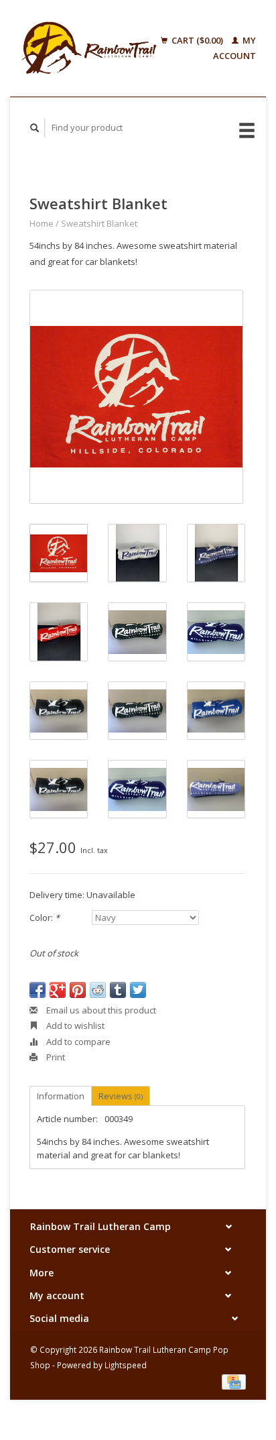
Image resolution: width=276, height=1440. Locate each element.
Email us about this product (100, 1010)
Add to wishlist (74, 1025)
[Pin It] (78, 990)
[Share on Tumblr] (118, 990)
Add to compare (77, 1042)
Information (60, 1096)
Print (54, 1057)
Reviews (120, 1096)
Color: (44, 917)
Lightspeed (126, 1365)
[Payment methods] (234, 1381)
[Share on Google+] (58, 990)
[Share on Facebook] (37, 990)
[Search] (35, 127)
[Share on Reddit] (98, 990)
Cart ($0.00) (197, 40)
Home (41, 223)
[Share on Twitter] (138, 990)
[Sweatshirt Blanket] (136, 396)
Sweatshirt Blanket (99, 223)
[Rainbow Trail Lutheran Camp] (89, 48)
